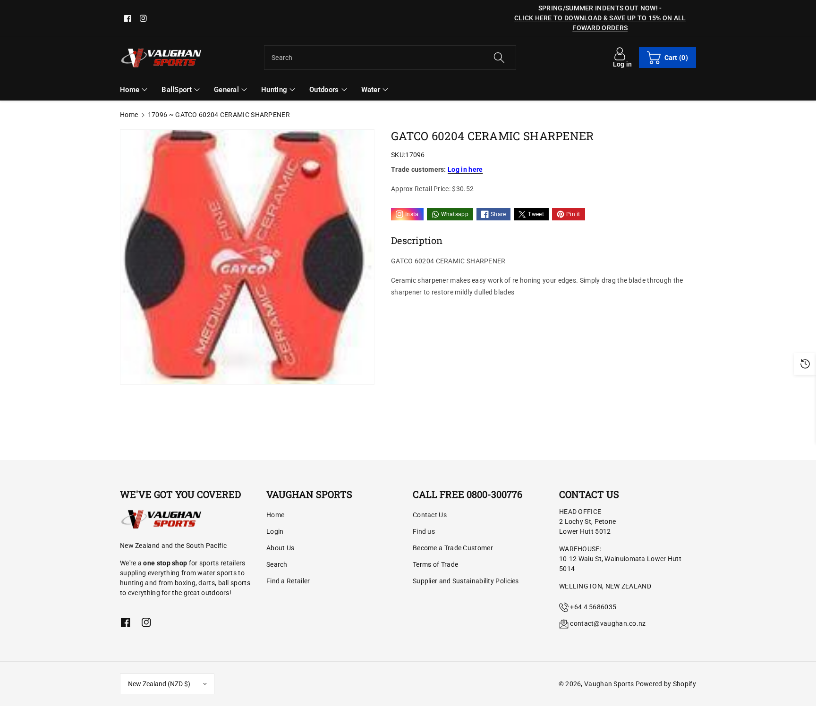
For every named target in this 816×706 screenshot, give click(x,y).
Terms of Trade (435, 564)
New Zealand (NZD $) (159, 684)
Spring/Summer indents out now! (598, 8)
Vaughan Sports (609, 684)
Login (275, 531)
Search (277, 564)
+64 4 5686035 (593, 607)
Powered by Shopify (666, 684)
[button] (667, 57)
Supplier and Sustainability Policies (466, 581)
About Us (280, 548)
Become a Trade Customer (453, 548)
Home (129, 114)
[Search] (498, 57)
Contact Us (430, 515)
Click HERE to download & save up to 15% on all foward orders (600, 23)
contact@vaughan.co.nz (608, 623)
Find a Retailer (288, 581)
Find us (424, 531)
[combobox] (390, 57)
